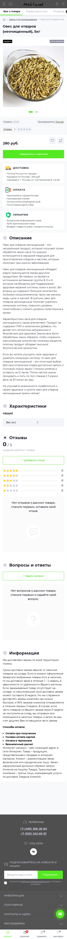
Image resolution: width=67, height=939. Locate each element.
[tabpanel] (33, 78)
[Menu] (4, 4)
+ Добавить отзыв (33, 460)
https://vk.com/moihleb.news (33, 851)
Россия (60, 122)
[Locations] (57, 4)
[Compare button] (60, 140)
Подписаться (50, 874)
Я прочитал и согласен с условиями (35, 882)
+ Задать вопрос (33, 576)
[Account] (63, 4)
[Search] (10, 4)
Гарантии (20, 214)
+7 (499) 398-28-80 (33, 829)
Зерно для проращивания (23, 19)
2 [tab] (36, 111)
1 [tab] (31, 112)
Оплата (19, 189)
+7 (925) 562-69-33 (33, 833)
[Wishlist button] (52, 140)
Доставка (21, 167)
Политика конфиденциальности (35, 881)
